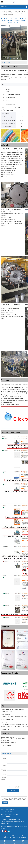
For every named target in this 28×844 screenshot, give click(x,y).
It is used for (12, 313)
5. (10, 305)
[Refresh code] (17, 787)
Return (5, 802)
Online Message (6, 753)
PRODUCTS (3, 11)
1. (11, 149)
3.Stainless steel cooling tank (11, 210)
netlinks (24, 837)
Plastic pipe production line (13, 11)
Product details (6, 62)
